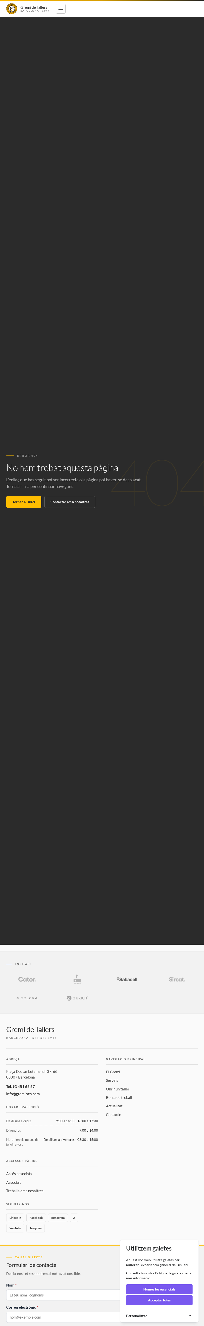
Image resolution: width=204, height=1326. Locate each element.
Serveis (112, 1080)
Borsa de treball (119, 1097)
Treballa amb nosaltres (25, 1190)
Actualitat (114, 1106)
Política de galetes (169, 1273)
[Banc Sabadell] (127, 979)
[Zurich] (77, 998)
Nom (10, 1285)
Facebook (36, 1218)
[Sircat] (177, 979)
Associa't (13, 1182)
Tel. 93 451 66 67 (20, 1086)
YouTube (15, 1228)
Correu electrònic (21, 1307)
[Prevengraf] (77, 979)
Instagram (58, 1218)
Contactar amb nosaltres (70, 502)
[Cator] (27, 979)
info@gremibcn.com (23, 1093)
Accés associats (19, 1173)
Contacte (113, 1114)
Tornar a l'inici (23, 502)
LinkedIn (15, 1218)
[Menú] (61, 9)
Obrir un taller (117, 1089)
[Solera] (27, 998)
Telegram (36, 1228)
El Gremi (113, 1072)
